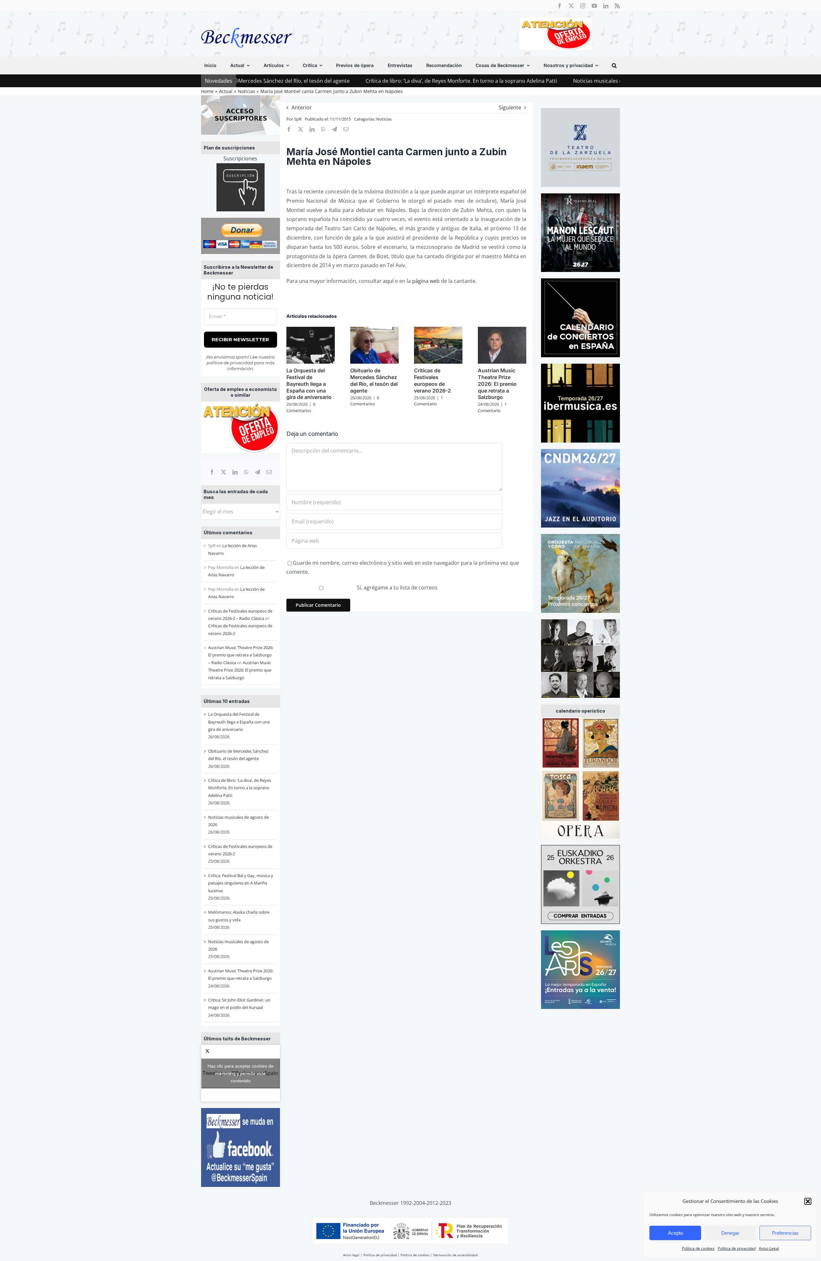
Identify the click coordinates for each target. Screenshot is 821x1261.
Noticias (384, 119)
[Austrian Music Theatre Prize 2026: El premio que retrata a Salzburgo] (502, 330)
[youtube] (594, 5)
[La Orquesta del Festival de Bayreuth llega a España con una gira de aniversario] (310, 330)
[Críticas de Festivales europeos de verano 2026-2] (438, 330)
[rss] (617, 5)
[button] (808, 1201)
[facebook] (559, 5)
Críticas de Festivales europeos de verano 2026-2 (432, 380)
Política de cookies (698, 1248)
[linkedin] (605, 5)
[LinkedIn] (235, 472)
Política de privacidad (737, 1248)
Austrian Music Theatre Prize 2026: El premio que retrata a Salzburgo (239, 670)
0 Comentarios (300, 407)
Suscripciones (240, 158)
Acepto (675, 1233)
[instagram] (582, 5)
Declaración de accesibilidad (455, 1255)
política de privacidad (230, 362)
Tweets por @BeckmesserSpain (240, 1073)
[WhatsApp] (246, 472)
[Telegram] (257, 472)
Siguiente (510, 107)
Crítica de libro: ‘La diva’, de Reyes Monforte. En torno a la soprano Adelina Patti (394, 80)
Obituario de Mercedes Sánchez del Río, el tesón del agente (374, 380)
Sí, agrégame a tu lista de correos (396, 587)
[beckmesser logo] (246, 23)
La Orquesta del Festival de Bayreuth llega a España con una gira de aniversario (239, 721)
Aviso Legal (769, 1248)
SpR (297, 119)
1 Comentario (428, 401)
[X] (223, 472)
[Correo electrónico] (269, 472)
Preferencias (785, 1233)
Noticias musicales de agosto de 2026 (551, 80)
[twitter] (571, 5)
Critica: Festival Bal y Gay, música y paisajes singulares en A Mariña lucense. (240, 883)
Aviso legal (351, 1255)
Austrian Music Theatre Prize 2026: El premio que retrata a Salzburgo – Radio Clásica (240, 655)
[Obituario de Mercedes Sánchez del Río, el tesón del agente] (374, 330)
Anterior (302, 107)
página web (426, 280)
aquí (388, 280)
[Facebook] (212, 472)
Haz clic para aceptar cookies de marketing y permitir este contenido (240, 1073)
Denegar (730, 1233)
